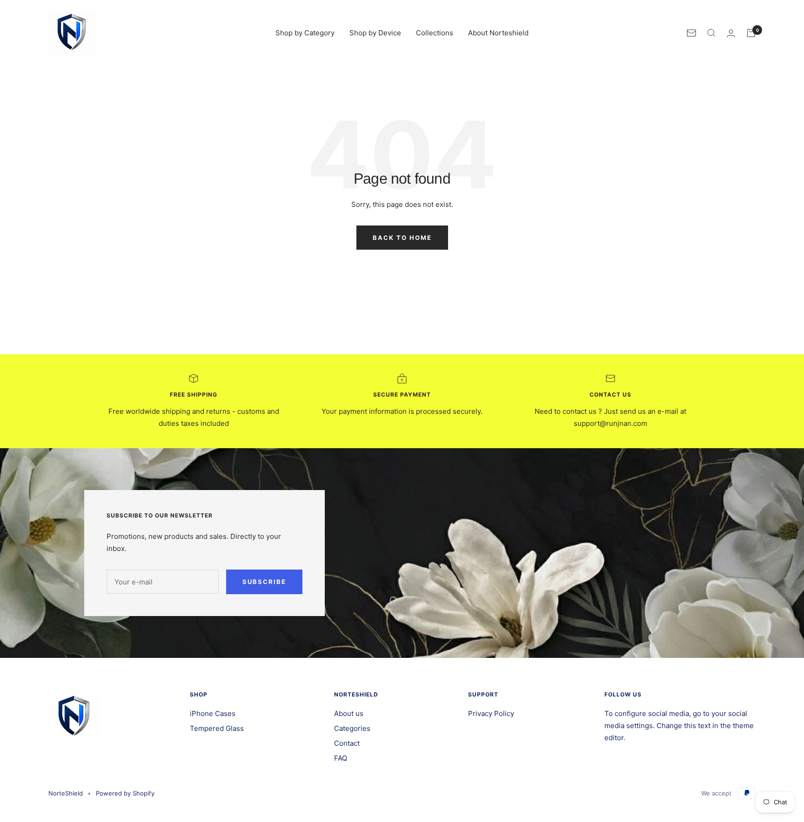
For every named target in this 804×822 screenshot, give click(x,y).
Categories (352, 728)
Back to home (402, 237)
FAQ (340, 758)
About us (348, 713)
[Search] (711, 33)
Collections (434, 32)
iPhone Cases (212, 713)
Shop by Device (375, 32)
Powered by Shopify (125, 793)
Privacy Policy (491, 713)
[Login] (731, 33)
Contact (347, 743)
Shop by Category (305, 32)
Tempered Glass (217, 728)
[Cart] (751, 33)
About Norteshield (498, 32)
